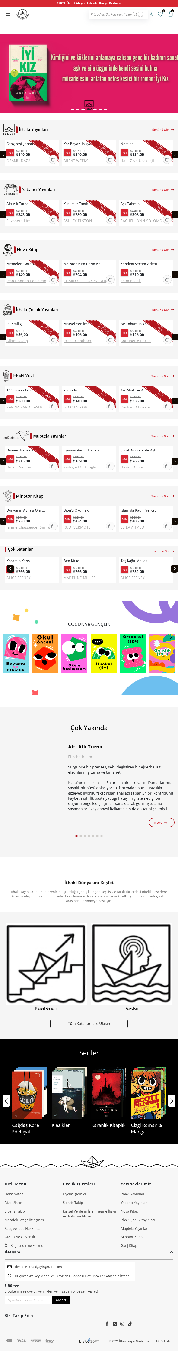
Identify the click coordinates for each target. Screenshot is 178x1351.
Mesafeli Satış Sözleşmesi (25, 1219)
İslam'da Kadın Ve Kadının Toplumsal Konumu (141, 510)
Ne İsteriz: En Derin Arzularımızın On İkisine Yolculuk (84, 264)
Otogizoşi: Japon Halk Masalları (26, 144)
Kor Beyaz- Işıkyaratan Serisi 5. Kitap (84, 144)
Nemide (127, 144)
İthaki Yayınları (132, 1194)
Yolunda (70, 390)
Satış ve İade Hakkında (22, 1228)
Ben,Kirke (71, 561)
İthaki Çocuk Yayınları (138, 1219)
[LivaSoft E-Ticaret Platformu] (89, 1341)
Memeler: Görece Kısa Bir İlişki (26, 264)
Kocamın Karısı (18, 561)
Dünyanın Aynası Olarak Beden (26, 510)
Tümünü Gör (160, 130)
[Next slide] (175, 154)
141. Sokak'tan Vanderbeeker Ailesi (26, 390)
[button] (72, 109)
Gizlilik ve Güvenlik (20, 1236)
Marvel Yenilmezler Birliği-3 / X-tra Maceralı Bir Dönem (84, 324)
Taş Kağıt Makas (134, 561)
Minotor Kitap (132, 1236)
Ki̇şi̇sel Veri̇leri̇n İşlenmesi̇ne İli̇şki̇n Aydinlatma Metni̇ (90, 1213)
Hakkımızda (14, 1194)
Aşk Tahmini (130, 204)
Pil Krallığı (14, 324)
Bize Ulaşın (13, 1202)
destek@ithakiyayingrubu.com (38, 1266)
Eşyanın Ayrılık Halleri (81, 450)
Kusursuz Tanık (76, 204)
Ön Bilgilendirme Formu (24, 1245)
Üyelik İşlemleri (75, 1194)
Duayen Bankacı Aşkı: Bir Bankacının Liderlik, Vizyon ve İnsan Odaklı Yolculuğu (26, 450)
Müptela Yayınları (134, 1228)
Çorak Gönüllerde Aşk (138, 450)
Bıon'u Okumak (76, 510)
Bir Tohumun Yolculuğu (139, 324)
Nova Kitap (129, 1211)
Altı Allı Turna (17, 204)
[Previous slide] (3, 154)
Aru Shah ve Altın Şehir (139, 390)
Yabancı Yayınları (134, 1202)
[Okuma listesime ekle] (54, 143)
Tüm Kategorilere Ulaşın (89, 1023)
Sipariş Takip (15, 1211)
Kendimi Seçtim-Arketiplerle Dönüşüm (141, 264)
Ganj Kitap (129, 1245)
